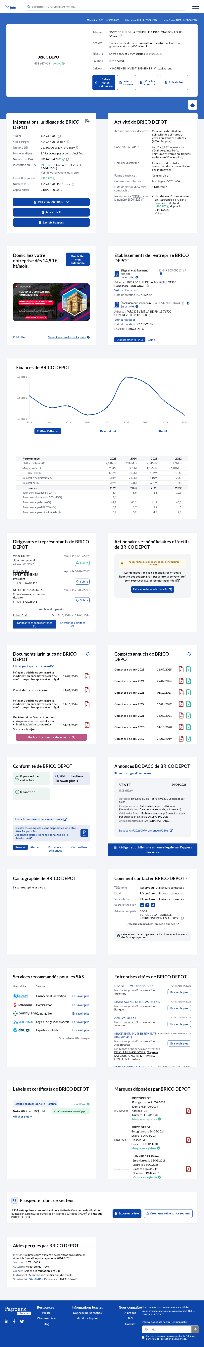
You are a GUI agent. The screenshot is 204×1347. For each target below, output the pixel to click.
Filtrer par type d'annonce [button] (131, 773)
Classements (45, 1318)
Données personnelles (87, 1313)
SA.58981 (35, 1279)
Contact (130, 1324)
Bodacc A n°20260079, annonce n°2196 (143, 830)
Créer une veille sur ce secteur (169, 1213)
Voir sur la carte (124, 290)
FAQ (130, 1318)
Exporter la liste (128, 1213)
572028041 (30, 601)
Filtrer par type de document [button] (32, 666)
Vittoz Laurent (163, 68)
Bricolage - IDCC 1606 (166, 181)
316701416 (30, 583)
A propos (130, 1313)
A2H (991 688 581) (126, 1017)
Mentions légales (87, 1318)
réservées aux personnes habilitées (153, 580)
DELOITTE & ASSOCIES (28, 590)
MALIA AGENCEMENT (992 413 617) (137, 1001)
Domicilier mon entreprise (78, 259)
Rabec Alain (20, 615)
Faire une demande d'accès (150, 589)
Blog (46, 1324)
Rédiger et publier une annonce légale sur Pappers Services (155, 849)
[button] (51, 202)
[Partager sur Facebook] (14, 1322)
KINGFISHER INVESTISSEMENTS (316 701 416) (135, 1035)
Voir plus (160, 213)
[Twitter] (22, 1322)
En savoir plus (179, 992)
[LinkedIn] (6, 1322)
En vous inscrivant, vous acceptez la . (170, 1337)
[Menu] (195, 6)
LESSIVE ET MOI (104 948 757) (134, 986)
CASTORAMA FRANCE (156, 820)
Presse (46, 1313)
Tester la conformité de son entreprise (39, 819)
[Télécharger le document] (87, 676)
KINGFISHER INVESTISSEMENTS (131, 68)
